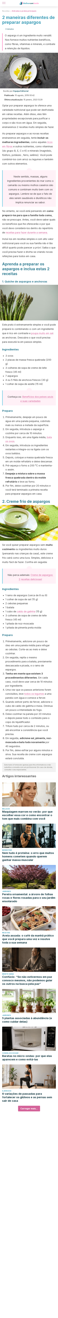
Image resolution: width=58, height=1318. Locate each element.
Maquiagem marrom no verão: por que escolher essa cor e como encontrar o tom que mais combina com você (27, 815)
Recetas (6, 933)
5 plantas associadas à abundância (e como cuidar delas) (27, 1020)
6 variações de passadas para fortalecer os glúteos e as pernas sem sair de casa (27, 1097)
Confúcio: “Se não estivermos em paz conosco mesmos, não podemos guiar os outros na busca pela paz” (27, 980)
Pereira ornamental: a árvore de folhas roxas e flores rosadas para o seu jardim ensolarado (28, 898)
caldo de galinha (25, 611)
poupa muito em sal (42, 333)
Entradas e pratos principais (24, 11)
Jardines (6, 891)
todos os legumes (34, 693)
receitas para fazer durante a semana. (27, 232)
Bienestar (7, 850)
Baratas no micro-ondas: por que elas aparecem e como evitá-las (27, 1057)
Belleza (6, 809)
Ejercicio (6, 1091)
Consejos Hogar (10, 1053)
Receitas (6, 11)
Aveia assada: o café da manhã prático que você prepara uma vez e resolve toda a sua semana (28, 939)
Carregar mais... (29, 1108)
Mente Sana (8, 974)
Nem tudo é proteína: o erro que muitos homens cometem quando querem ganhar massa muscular (28, 856)
